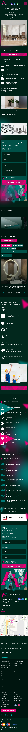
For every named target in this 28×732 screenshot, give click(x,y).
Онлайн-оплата (18, 698)
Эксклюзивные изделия (7, 688)
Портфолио (17, 696)
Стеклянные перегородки (4, 685)
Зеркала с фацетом (5, 671)
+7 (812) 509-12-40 (16, 1)
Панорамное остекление (20, 671)
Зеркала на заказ (18, 661)
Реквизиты (4, 611)
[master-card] (3, 724)
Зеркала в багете (5, 667)
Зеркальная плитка (6, 673)
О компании (4, 692)
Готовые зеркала (5, 661)
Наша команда (4, 696)
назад (8, 94)
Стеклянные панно (5, 683)
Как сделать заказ (5, 700)
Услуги (16, 694)
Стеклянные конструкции (17, 678)
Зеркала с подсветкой (19, 669)
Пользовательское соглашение (9, 729)
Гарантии (3, 702)
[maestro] (8, 724)
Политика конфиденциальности (9, 727)
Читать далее (4, 657)
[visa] (14, 724)
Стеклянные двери (18, 675)
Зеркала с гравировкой (20, 663)
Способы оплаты (5, 704)
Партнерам (4, 694)
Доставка (3, 706)
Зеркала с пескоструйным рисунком (18, 666)
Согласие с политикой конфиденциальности (10, 178)
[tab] (17, 245)
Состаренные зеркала (19, 673)
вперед (14, 94)
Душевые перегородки (6, 663)
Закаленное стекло (6, 665)
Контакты (3, 698)
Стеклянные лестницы (6, 681)
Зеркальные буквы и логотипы (6, 676)
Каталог (16, 692)
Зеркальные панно (5, 679)
